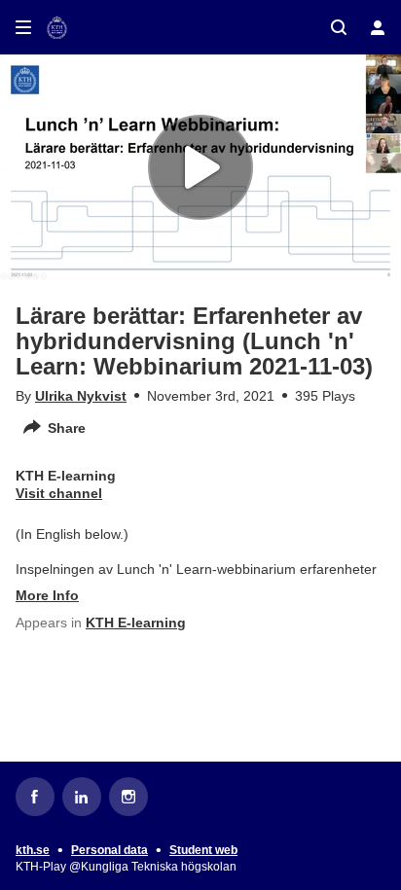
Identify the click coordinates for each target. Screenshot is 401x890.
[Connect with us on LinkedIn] (81, 796)
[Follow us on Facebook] (35, 796)
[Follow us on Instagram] (128, 796)
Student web (203, 850)
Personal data (109, 850)
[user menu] (377, 27)
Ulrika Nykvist (81, 396)
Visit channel (59, 493)
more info (47, 595)
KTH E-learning (136, 622)
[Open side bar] (23, 27)
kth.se (33, 850)
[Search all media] (338, 27)
